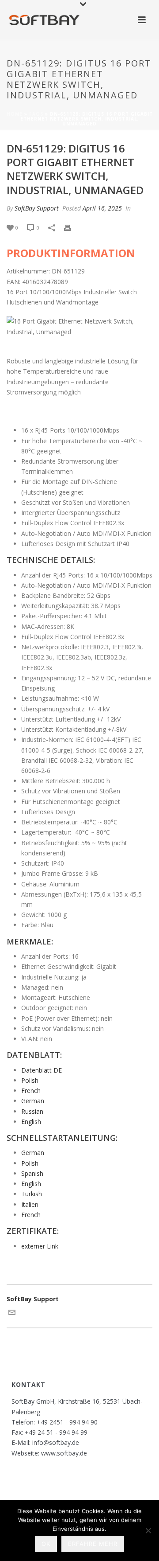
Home (15, 114)
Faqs (36, 114)
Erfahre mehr (92, 1543)
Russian (32, 1111)
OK (46, 1543)
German (32, 1101)
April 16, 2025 (102, 208)
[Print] (72, 227)
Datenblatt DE (41, 1070)
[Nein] (148, 1530)
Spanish (32, 1173)
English (31, 1121)
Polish (29, 1080)
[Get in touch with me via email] (11, 1313)
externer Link (39, 1246)
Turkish (31, 1194)
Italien (29, 1204)
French (31, 1090)
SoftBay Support (37, 208)
